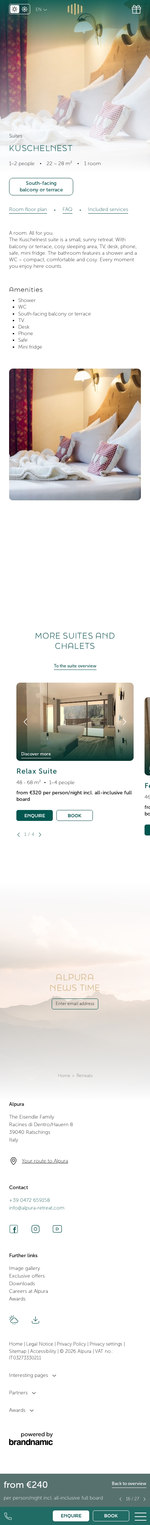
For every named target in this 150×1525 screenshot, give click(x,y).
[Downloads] (35, 1320)
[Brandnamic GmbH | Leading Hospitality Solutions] (31, 1438)
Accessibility (44, 1351)
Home (64, 1075)
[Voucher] (136, 9)
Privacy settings (107, 1344)
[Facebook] (13, 1229)
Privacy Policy (72, 1344)
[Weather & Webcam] (13, 1320)
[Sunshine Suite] (144, 1499)
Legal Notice (40, 1344)
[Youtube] (57, 1229)
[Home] (75, 9)
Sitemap (18, 1351)
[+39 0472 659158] (8, 1516)
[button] (140, 1515)
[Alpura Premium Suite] (120, 1499)
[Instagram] (35, 1229)
